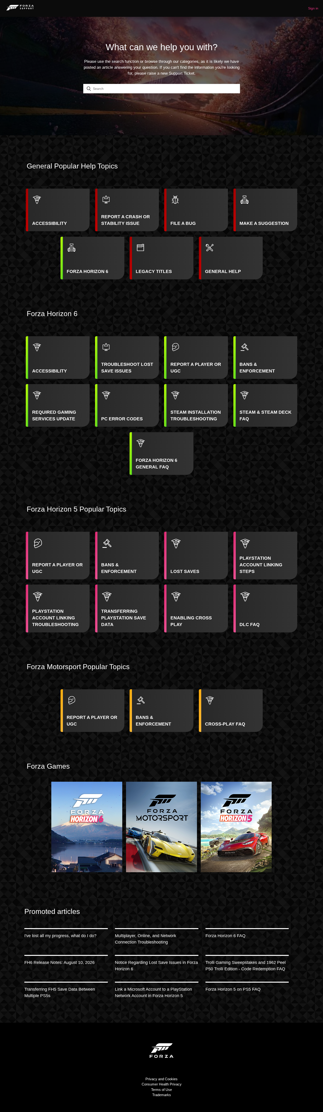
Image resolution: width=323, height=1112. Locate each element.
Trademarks (161, 1095)
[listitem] (58, 210)
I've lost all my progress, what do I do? (60, 935)
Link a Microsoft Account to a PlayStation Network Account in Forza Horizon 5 (153, 992)
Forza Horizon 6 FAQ (225, 935)
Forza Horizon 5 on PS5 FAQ (233, 989)
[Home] (20, 11)
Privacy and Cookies (161, 1079)
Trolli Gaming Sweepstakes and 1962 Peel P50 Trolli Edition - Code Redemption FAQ (245, 965)
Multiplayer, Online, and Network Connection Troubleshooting (145, 938)
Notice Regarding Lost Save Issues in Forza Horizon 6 (156, 965)
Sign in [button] (313, 8)
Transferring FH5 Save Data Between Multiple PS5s (59, 992)
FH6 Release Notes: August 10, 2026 (59, 962)
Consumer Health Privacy (162, 1084)
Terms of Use (161, 1090)
